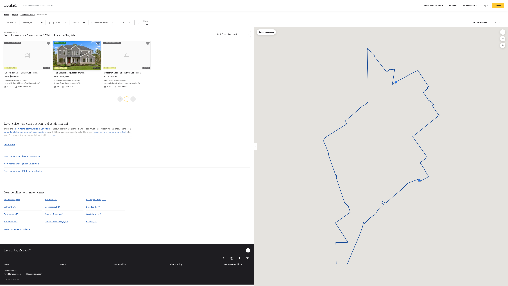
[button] (480, 22)
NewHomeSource (12, 274)
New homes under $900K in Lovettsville (23, 171)
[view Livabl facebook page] (239, 258)
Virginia (15, 15)
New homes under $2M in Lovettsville (22, 156)
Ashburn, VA (51, 199)
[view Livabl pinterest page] (247, 258)
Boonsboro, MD (52, 207)
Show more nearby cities (16, 229)
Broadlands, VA (93, 207)
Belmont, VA (9, 207)
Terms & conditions (233, 264)
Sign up (498, 5)
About (6, 264)
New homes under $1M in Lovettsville (21, 163)
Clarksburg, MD (93, 214)
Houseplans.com (34, 274)
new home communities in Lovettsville (33, 129)
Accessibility (120, 264)
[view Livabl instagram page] (231, 258)
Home (6, 15)
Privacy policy (175, 264)
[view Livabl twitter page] (223, 258)
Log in (485, 5)
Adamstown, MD (12, 199)
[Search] (64, 5)
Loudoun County (28, 15)
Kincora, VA (91, 221)
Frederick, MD (10, 221)
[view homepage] (10, 5)
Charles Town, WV (54, 214)
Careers (62, 264)
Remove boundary (266, 32)
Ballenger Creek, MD (96, 199)
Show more (9, 144)
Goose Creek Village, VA (56, 221)
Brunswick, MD (11, 214)
